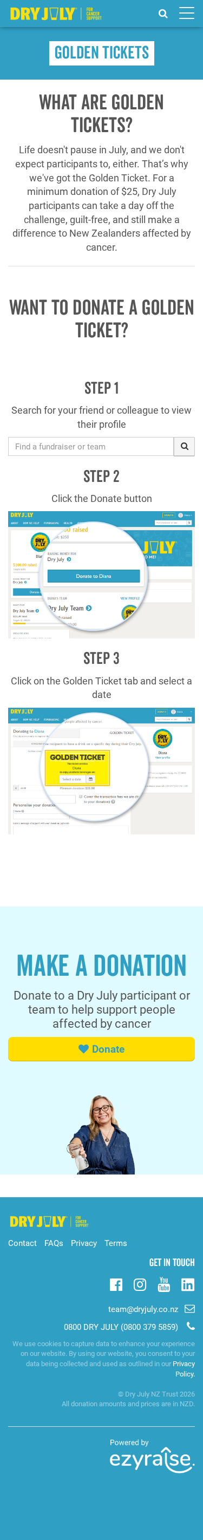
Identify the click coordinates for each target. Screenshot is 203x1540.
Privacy (84, 1243)
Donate (108, 1049)
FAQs (53, 1243)
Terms (115, 1243)
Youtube (163, 1283)
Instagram (140, 1283)
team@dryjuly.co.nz (143, 1309)
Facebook (116, 1283)
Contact (22, 1243)
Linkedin (187, 1285)
